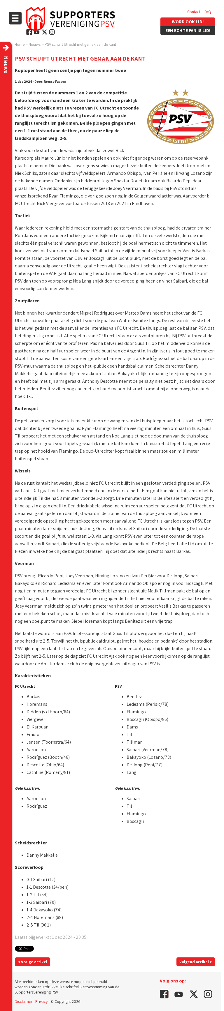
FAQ (207, 11)
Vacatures (195, 23)
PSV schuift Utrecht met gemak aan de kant (80, 44)
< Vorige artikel (32, 961)
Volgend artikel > (195, 961)
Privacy (41, 1001)
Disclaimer (23, 1001)
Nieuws (35, 44)
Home (19, 44)
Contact (193, 11)
